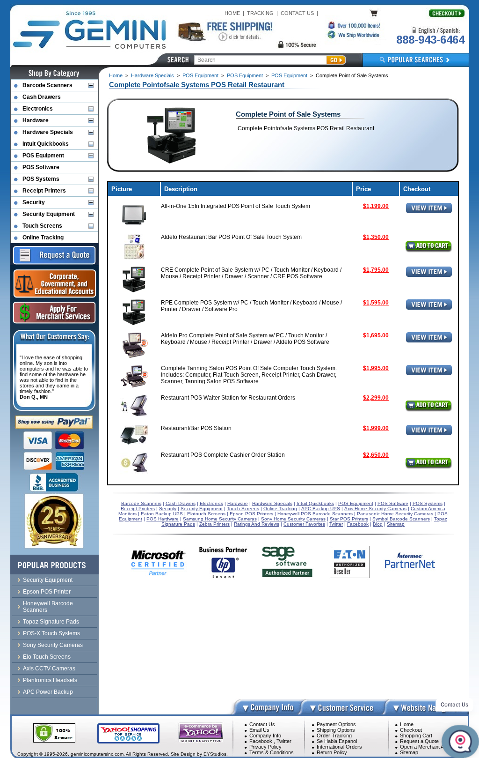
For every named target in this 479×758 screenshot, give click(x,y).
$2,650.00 (376, 455)
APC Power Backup (48, 692)
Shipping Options (336, 730)
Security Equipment (48, 214)
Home (116, 75)
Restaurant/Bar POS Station (196, 428)
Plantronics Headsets (50, 680)
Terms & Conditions (271, 752)
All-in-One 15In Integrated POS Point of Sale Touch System (235, 206)
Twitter (283, 741)
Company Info (265, 735)
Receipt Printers (44, 190)
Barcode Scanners (47, 85)
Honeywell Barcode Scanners (48, 606)
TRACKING (260, 13)
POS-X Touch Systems (51, 633)
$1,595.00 (376, 302)
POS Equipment (200, 75)
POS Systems (40, 179)
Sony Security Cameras (53, 645)
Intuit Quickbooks (45, 144)
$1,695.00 (376, 335)
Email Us (259, 730)
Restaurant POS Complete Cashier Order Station (223, 455)
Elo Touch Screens (47, 657)
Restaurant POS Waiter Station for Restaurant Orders (228, 397)
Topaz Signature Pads (51, 621)
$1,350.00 (376, 237)
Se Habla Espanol (337, 741)
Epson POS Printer (47, 591)
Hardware (35, 120)
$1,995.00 (376, 368)
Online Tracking (43, 237)
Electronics (37, 108)
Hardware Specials (152, 75)
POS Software (40, 167)
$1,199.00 (376, 206)
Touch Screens (42, 226)
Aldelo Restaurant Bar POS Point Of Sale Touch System (231, 237)
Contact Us (262, 724)
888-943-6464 (430, 39)
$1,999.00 (376, 428)
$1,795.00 (376, 270)
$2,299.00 (376, 397)
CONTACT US (297, 13)
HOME (232, 13)
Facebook (260, 741)
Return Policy (332, 752)
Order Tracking (334, 735)
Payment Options (336, 724)
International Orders (339, 747)
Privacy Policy (265, 747)
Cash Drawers (41, 97)
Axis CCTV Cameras (49, 668)
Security (33, 202)
